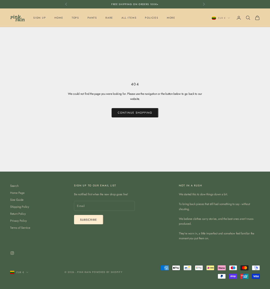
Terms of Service (20, 228)
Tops (75, 18)
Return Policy (18, 214)
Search (14, 186)
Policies (151, 18)
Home (58, 18)
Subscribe (88, 220)
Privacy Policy (18, 221)
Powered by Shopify (107, 272)
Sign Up (39, 18)
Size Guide (16, 200)
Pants (92, 18)
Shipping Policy (19, 207)
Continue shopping (135, 113)
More (171, 18)
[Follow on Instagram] (12, 253)
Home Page (17, 193)
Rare (109, 18)
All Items (129, 18)
